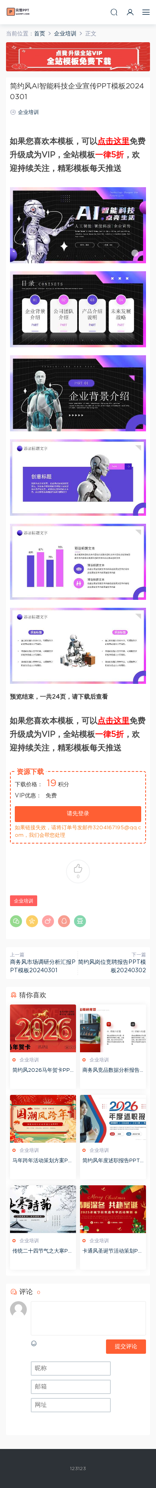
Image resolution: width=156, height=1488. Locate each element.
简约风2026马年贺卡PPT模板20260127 (43, 1071)
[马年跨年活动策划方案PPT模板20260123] (43, 1119)
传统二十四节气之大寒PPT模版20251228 (42, 1252)
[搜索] (114, 12)
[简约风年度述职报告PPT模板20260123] (113, 1119)
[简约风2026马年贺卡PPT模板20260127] (43, 1028)
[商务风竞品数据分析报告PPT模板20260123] (113, 1028)
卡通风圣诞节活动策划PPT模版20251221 (112, 1252)
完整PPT (18, 12)
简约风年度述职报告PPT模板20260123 (111, 1161)
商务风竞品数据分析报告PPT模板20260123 (112, 1071)
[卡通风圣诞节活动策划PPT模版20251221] (113, 1209)
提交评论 (126, 1346)
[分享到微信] (16, 921)
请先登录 (78, 813)
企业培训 (28, 112)
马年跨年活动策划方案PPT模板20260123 (42, 1161)
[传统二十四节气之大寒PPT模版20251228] (43, 1209)
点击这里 (114, 141)
